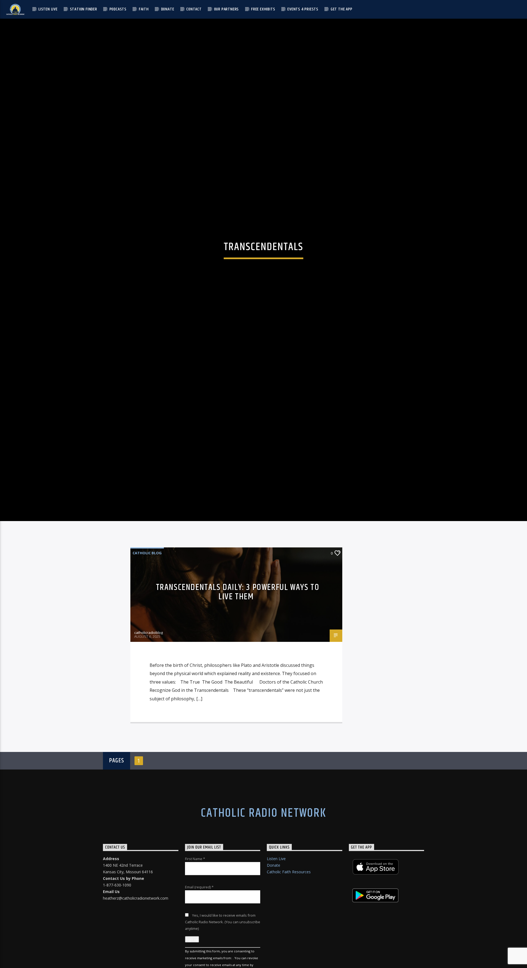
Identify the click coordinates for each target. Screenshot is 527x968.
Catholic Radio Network (263, 846)
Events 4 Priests (302, 9)
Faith (144, 9)
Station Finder (83, 9)
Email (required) (199, 920)
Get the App (341, 9)
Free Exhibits (263, 9)
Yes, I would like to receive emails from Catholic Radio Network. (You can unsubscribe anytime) (222, 955)
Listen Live (48, 9)
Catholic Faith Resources (289, 905)
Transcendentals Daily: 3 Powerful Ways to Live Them (237, 625)
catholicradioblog (148, 666)
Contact (194, 9)
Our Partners (226, 9)
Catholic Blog (147, 586)
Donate (167, 9)
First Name (195, 892)
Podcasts (118, 9)
